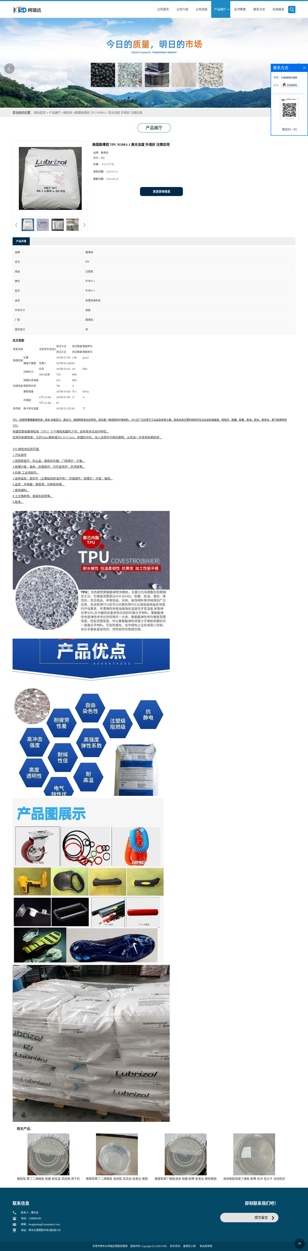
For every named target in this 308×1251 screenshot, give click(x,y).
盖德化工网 (189, 1246)
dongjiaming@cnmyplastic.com (44, 1224)
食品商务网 (206, 1246)
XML (164, 1246)
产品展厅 (55, 112)
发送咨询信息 (161, 191)
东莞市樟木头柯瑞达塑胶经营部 (110, 1246)
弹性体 (67, 112)
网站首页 (40, 112)
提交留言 (261, 1217)
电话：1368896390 (31, 1218)
